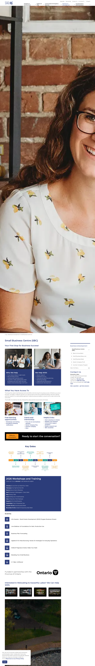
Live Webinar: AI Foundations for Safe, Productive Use (27, 526)
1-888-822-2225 (80, 380)
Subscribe (62, 1)
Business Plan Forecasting (19, 533)
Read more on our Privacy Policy (15, 658)
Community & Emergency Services (51, 4)
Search (88, 1)
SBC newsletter (49, 427)
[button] (33, 457)
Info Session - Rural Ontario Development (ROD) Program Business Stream (33, 519)
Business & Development (66, 4)
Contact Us (74, 1)
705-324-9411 (80, 379)
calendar (17, 481)
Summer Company (31, 426)
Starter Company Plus (32, 425)
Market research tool (51, 426)
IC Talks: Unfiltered (17, 562)
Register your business (51, 421)
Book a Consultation (12, 436)
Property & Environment (27, 4)
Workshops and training (13, 422)
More (27, 428)
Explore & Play (39, 4)
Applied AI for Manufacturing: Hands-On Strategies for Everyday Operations (34, 540)
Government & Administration (80, 4)
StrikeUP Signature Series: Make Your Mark (24, 548)
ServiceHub (68, 1)
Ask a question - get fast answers (79, 386)
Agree (4, 662)
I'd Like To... (82, 1)
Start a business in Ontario (52, 420)
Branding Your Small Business (20, 555)
